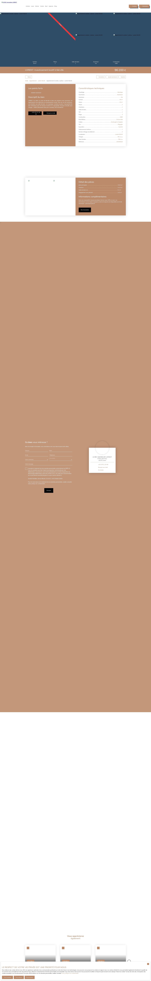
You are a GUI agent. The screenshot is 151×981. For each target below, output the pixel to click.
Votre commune (29, 459)
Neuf (46, 6)
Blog (55, 6)
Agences (51, 6)
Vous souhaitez (52, 458)
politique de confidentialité (38, 483)
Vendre (42, 6)
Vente (26, 80)
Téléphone (52, 455)
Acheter (28, 6)
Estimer (37, 6)
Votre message (29, 464)
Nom (50, 450)
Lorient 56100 (41, 80)
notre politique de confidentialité (70, 973)
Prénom (27, 450)
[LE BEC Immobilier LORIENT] (12, 6)
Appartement (33, 80)
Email (26, 455)
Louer (32, 6)
